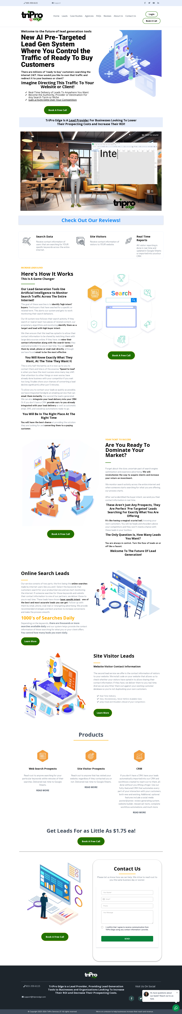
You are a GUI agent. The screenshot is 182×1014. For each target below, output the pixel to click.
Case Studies (76, 15)
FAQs (98, 15)
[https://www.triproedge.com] (32, 16)
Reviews (107, 15)
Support (57, 3)
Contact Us (130, 15)
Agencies (89, 15)
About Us (118, 15)
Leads (65, 15)
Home (56, 15)
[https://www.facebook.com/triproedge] (131, 998)
